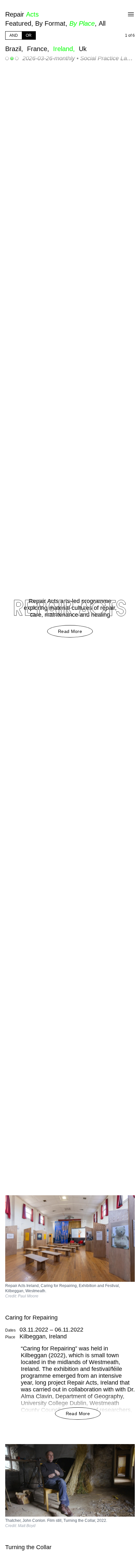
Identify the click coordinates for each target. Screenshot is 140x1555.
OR (29, 35)
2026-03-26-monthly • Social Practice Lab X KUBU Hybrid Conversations (78, 58)
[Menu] (131, 14)
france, (39, 48)
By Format (50, 23)
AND (13, 35)
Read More (70, 631)
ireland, (65, 48)
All (102, 23)
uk (83, 48)
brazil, (15, 48)
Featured (18, 23)
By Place (82, 23)
